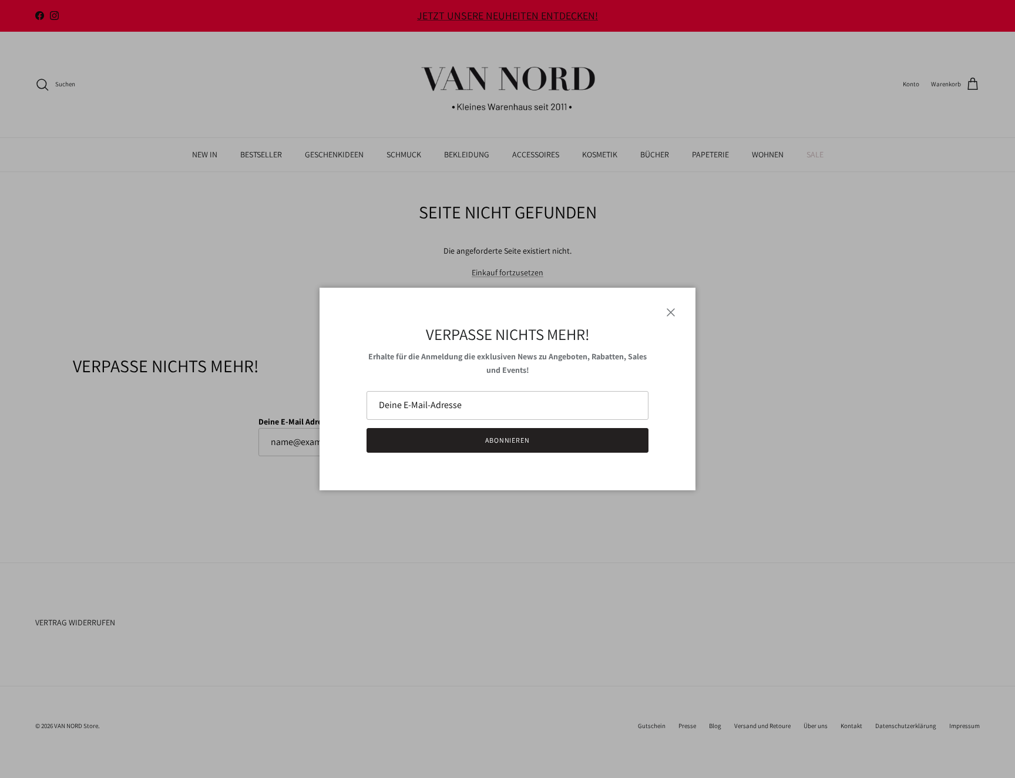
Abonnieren (507, 440)
